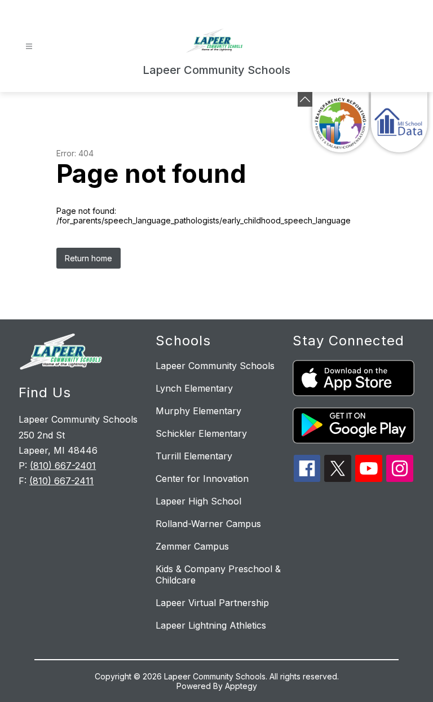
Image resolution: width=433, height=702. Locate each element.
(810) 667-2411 (61, 480)
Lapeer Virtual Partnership (212, 602)
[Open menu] (29, 46)
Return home (88, 258)
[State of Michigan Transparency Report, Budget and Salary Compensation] (340, 122)
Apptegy (241, 686)
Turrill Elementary (194, 456)
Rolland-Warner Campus (208, 523)
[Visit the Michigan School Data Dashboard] (399, 122)
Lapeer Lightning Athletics (211, 625)
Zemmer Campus (192, 546)
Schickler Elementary (201, 433)
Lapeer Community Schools (215, 365)
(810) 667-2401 (63, 465)
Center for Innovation (202, 478)
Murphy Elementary (198, 410)
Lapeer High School (198, 501)
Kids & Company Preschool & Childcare (218, 574)
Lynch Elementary (194, 388)
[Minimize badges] (305, 99)
